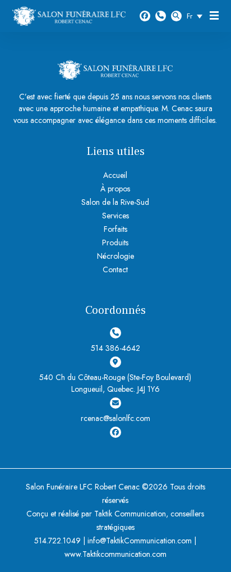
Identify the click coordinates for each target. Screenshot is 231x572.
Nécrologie (115, 256)
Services (115, 215)
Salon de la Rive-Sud (115, 202)
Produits (115, 242)
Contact (115, 269)
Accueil (115, 175)
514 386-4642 (160, 16)
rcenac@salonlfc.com (115, 418)
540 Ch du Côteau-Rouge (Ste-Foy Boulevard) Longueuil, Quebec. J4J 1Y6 (115, 383)
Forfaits (115, 229)
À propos (115, 188)
